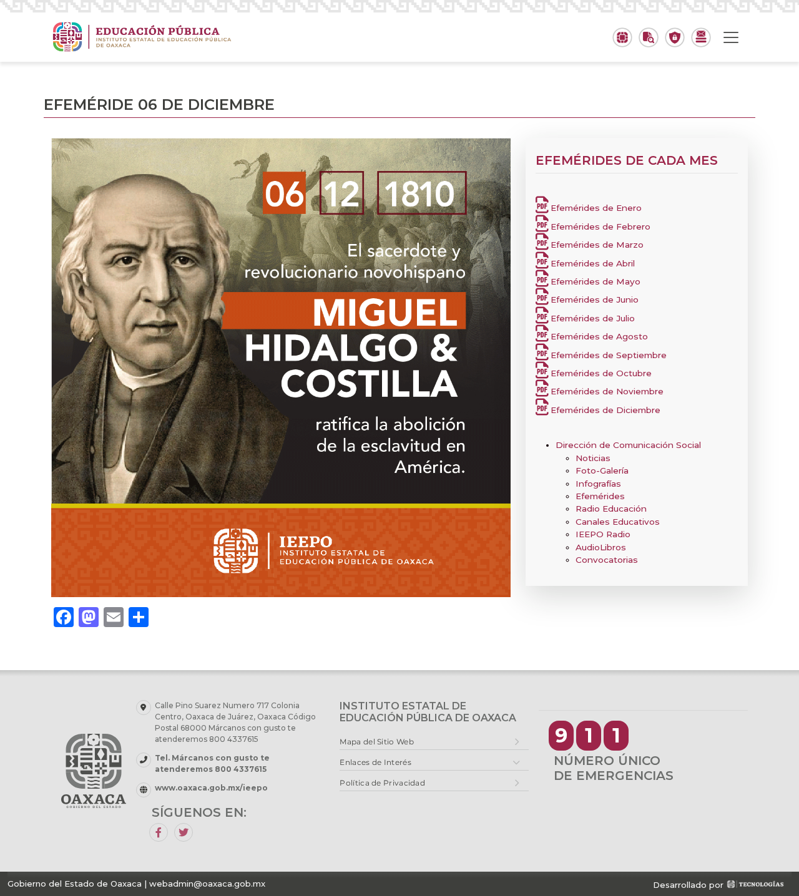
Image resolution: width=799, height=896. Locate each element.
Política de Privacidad (382, 782)
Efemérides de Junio (593, 299)
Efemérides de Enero (595, 208)
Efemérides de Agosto (598, 336)
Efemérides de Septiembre (607, 355)
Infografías (598, 484)
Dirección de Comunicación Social (628, 445)
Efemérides (600, 496)
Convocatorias (607, 560)
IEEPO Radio (603, 534)
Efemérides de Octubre (600, 373)
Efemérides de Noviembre (606, 391)
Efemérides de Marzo (596, 245)
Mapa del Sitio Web (376, 741)
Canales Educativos (618, 522)
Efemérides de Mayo (594, 281)
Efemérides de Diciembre (604, 410)
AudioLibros (601, 547)
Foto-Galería (602, 470)
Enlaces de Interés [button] (375, 762)
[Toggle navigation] (731, 37)
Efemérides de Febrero (599, 226)
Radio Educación (611, 509)
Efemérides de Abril (591, 263)
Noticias (593, 458)
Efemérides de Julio (591, 318)
